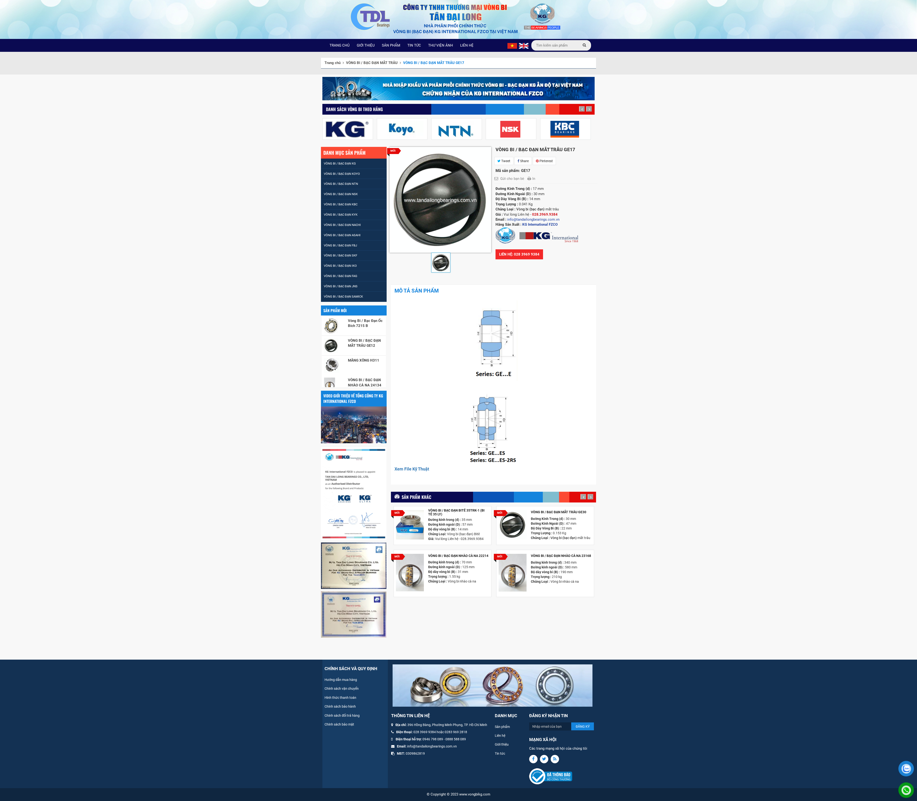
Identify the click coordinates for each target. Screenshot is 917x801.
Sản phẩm (502, 727)
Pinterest (546, 161)
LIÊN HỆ (467, 45)
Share (524, 161)
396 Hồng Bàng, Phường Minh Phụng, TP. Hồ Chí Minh (447, 725)
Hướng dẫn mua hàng (341, 680)
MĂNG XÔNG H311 (363, 330)
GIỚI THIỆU (366, 45)
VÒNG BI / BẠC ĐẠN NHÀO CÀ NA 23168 (561, 556)
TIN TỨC (414, 45)
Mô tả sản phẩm (417, 291)
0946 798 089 (432, 739)
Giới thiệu (502, 744)
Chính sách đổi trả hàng (342, 715)
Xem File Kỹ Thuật (412, 468)
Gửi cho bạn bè (512, 178)
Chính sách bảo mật (339, 724)
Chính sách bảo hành (340, 706)
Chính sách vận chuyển (342, 688)
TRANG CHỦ (340, 45)
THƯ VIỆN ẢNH (440, 45)
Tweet (505, 161)
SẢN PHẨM (391, 45)
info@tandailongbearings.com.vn (432, 746)
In (533, 178)
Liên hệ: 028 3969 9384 (519, 254)
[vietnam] (512, 45)
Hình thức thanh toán (340, 698)
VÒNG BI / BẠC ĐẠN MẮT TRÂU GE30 (558, 512)
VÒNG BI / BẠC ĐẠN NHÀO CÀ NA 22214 (458, 556)
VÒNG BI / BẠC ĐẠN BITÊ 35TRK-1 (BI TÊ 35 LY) (456, 512)
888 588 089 (456, 739)
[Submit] (584, 45)
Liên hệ (500, 735)
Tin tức (500, 753)
